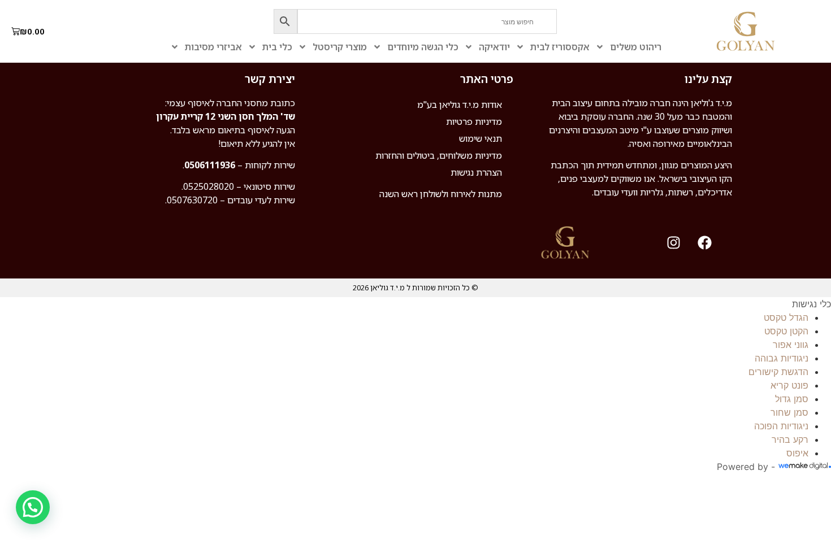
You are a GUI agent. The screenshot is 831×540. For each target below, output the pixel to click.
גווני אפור (790, 344)
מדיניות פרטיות (474, 121)
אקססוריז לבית (560, 47)
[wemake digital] (803, 466)
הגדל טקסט (786, 317)
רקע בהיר (790, 439)
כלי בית (277, 47)
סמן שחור (789, 412)
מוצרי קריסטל (340, 47)
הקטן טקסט (786, 331)
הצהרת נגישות (476, 172)
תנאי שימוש (480, 138)
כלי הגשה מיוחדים (422, 47)
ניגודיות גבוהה (781, 358)
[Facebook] (705, 243)
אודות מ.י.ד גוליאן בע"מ (459, 104)
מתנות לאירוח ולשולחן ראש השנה (440, 194)
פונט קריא (789, 385)
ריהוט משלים (635, 47)
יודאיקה (494, 47)
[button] (33, 507)
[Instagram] (674, 243)
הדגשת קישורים (778, 371)
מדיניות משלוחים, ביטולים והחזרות (438, 155)
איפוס (797, 453)
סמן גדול (791, 398)
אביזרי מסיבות (213, 47)
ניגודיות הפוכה (781, 426)
